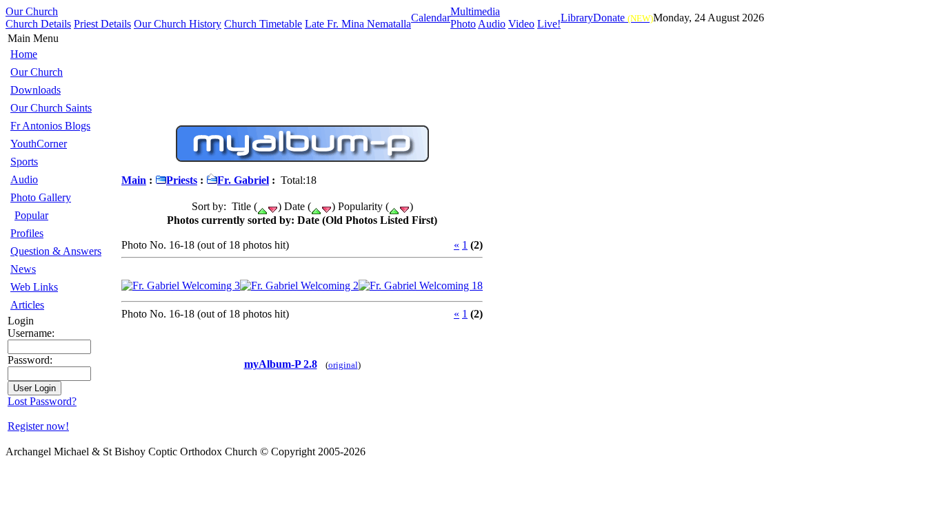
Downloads (35, 90)
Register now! (38, 426)
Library (577, 17)
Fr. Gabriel (243, 180)
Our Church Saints (51, 108)
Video (521, 24)
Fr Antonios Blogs (50, 126)
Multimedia (475, 11)
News (23, 269)
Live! (549, 24)
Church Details (38, 24)
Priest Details (102, 24)
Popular (31, 215)
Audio (491, 24)
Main (133, 180)
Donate (623, 17)
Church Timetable (263, 24)
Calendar (430, 17)
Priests (181, 180)
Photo (463, 24)
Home (23, 54)
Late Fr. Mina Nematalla (358, 24)
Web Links (34, 287)
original (343, 365)
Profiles (26, 233)
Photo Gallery (40, 197)
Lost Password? (42, 401)
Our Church (32, 11)
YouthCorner (38, 143)
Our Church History (177, 24)
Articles (27, 305)
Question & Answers (55, 251)
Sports (24, 161)
